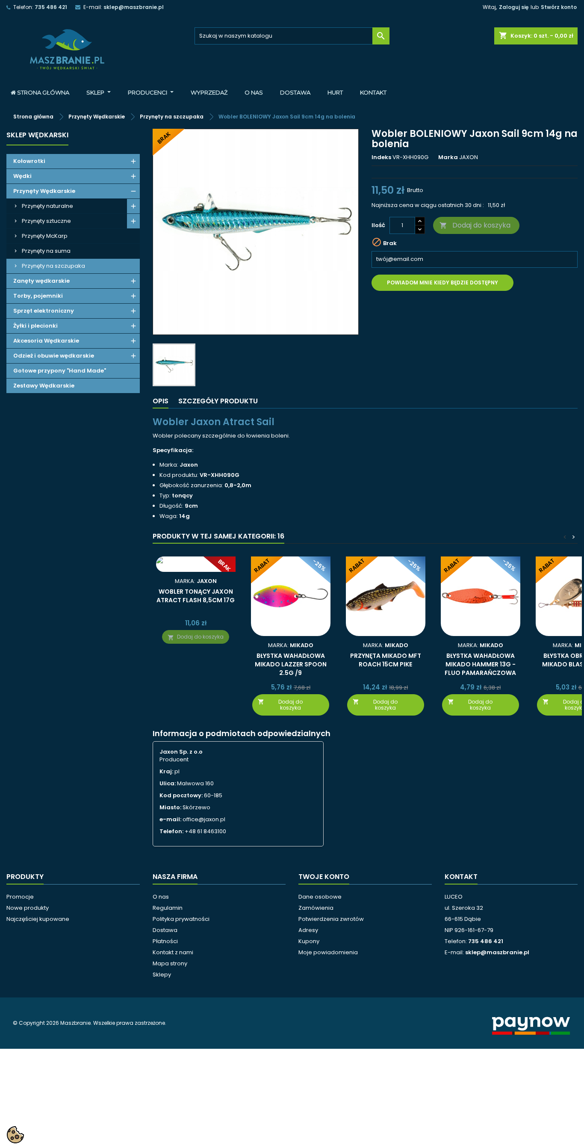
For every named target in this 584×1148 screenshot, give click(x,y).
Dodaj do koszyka (474, 225)
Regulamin (168, 908)
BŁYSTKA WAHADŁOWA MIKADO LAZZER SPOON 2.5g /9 (291, 664)
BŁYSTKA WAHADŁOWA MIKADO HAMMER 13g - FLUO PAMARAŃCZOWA (480, 664)
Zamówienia (315, 908)
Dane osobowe (320, 897)
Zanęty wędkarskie (41, 281)
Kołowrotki (29, 161)
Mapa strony (170, 963)
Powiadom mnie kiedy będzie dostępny (442, 282)
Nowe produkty (27, 908)
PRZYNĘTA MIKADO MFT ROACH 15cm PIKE (385, 660)
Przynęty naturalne (47, 206)
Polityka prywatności (181, 919)
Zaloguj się (513, 7)
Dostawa (165, 930)
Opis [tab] (160, 401)
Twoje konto (323, 877)
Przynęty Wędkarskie (44, 191)
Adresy (308, 930)
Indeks (381, 157)
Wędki (22, 176)
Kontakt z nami (173, 952)
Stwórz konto (559, 7)
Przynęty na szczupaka (53, 266)
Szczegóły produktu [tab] (218, 401)
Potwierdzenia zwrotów (331, 919)
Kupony (308, 941)
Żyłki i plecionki (35, 326)
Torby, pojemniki (38, 296)
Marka (448, 157)
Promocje (20, 897)
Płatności (165, 941)
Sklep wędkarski (37, 135)
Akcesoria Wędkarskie (46, 341)
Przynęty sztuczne (46, 221)
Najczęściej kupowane (37, 919)
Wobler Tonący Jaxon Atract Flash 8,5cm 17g (195, 595)
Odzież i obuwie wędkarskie (53, 356)
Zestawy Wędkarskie (43, 386)
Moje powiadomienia (328, 952)
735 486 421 (51, 7)
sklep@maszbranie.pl (133, 7)
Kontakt (461, 877)
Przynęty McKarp (45, 236)
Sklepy (162, 974)
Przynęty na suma (46, 251)
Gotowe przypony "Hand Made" (59, 371)
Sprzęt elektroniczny (43, 311)
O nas (161, 897)
